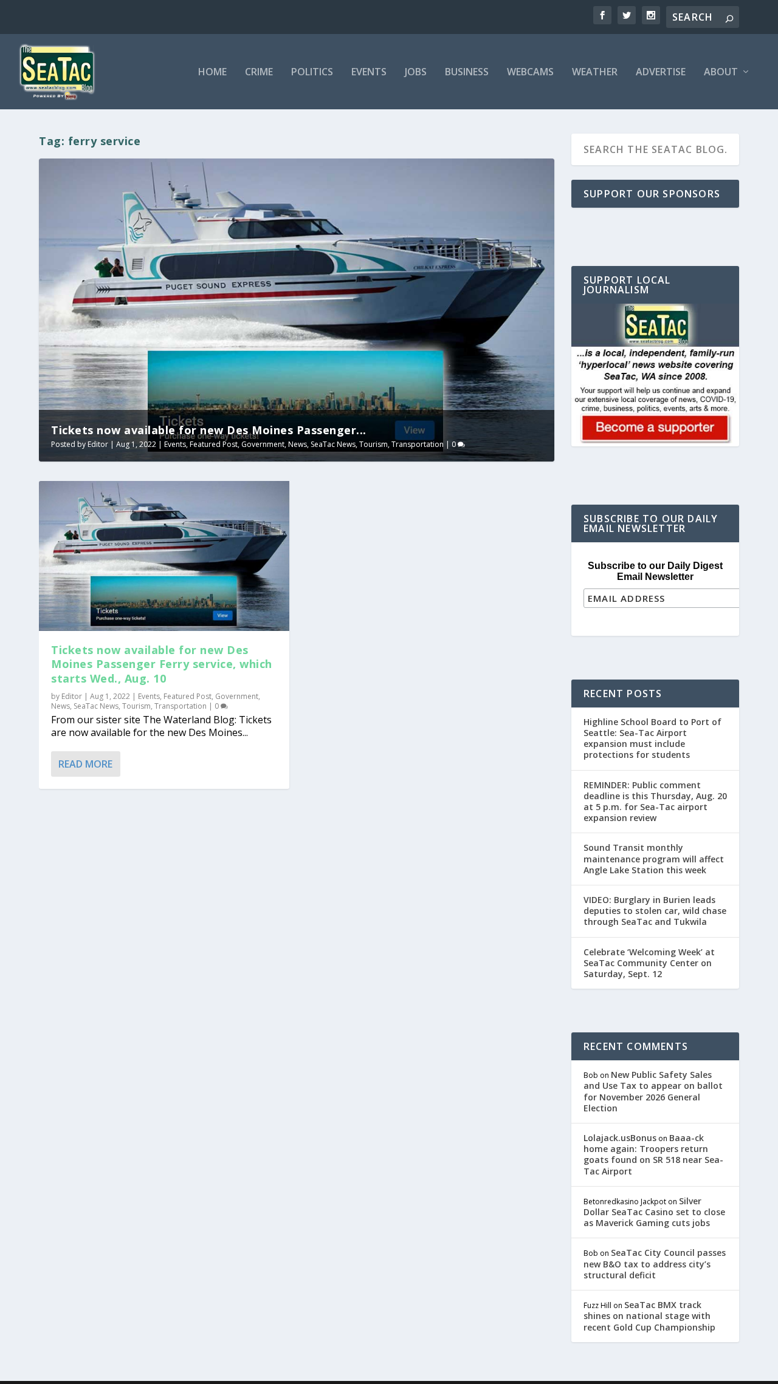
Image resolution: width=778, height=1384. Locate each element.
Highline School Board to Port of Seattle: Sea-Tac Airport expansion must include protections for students (652, 738)
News (297, 444)
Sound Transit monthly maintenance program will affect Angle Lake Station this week (654, 858)
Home (212, 72)
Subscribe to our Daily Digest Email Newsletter (655, 571)
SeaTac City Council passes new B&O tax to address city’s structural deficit (655, 1263)
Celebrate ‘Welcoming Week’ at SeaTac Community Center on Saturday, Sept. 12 (649, 963)
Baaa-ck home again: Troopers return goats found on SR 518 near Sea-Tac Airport (653, 1154)
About (721, 72)
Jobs (416, 72)
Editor (98, 444)
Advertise (661, 72)
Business (467, 72)
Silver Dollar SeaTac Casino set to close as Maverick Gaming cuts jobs (654, 1212)
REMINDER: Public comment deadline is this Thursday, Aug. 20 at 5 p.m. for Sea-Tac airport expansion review (655, 801)
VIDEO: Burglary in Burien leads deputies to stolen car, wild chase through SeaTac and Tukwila (655, 910)
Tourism (373, 444)
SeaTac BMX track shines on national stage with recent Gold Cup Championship (649, 1315)
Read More (85, 764)
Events (369, 72)
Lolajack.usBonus (620, 1138)
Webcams (530, 72)
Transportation (417, 444)
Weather (595, 72)
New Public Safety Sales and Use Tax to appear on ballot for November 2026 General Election (653, 1091)
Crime (259, 72)
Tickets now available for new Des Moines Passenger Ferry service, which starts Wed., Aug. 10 (161, 664)
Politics (312, 72)
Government (262, 444)
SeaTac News (333, 444)
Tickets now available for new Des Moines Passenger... (209, 430)
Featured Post (214, 444)
